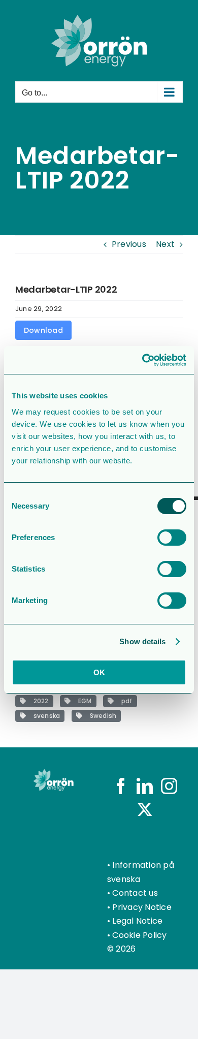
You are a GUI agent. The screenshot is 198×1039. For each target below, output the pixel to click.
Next (165, 244)
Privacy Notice (141, 907)
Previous (129, 244)
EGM (83, 701)
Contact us (134, 893)
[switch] (171, 537)
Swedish (101, 715)
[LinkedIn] (145, 786)
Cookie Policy (139, 935)
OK (99, 672)
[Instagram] (169, 786)
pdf (125, 701)
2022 (39, 701)
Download (43, 330)
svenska (45, 715)
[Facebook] (121, 786)
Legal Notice (137, 921)
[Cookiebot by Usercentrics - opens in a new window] (142, 360)
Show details (142, 641)
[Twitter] (145, 809)
